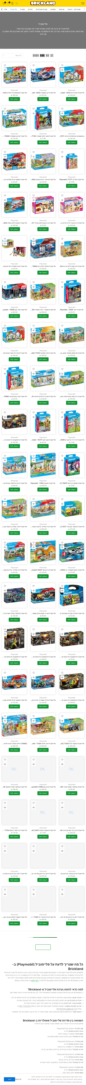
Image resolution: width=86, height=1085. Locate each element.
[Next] (2, 9)
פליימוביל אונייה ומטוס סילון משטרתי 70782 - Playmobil (36, 613)
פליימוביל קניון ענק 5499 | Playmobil (43, 787)
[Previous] (84, 9)
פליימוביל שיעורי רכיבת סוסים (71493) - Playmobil (38, 179)
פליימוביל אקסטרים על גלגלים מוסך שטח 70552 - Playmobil (35, 1047)
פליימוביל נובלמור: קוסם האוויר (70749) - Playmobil (66, 787)
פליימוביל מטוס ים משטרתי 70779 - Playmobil (68, 1004)
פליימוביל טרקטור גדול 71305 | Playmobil (70, 743)
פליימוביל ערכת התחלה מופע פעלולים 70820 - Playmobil (64, 960)
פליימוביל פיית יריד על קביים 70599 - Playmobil (67, 440)
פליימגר (4, 9)
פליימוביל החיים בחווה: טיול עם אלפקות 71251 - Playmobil (64, 874)
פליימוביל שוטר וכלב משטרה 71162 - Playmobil (39, 136)
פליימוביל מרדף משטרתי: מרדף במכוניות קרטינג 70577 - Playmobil (32, 700)
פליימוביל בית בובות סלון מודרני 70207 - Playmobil (38, 223)
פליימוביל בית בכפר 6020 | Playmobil (42, 570)
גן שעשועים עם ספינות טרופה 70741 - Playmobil (67, 136)
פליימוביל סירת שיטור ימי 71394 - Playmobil (40, 917)
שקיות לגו (77, 9)
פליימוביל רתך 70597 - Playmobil (71, 310)
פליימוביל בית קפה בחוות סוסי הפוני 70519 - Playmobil (65, 396)
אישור (9, 1079)
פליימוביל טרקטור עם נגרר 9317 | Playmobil (69, 527)
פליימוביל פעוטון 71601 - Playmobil (43, 483)
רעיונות (70, 9)
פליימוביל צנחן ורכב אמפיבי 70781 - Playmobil (40, 960)
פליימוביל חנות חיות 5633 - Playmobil (71, 93)
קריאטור (61, 9)
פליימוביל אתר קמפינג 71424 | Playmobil (41, 353)
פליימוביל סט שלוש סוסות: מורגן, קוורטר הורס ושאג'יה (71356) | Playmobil (59, 353)
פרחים (30, 9)
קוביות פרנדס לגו (41, 9)
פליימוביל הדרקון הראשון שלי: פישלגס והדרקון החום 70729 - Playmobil (31, 1004)
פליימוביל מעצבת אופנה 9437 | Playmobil (41, 830)
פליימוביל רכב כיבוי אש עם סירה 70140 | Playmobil (66, 830)
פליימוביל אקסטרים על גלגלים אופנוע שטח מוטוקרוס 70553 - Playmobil (59, 1047)
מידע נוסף (18, 1079)
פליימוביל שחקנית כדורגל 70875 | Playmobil (69, 483)
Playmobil (71, 90)
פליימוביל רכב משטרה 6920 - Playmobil (42, 93)
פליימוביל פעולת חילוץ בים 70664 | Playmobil (40, 266)
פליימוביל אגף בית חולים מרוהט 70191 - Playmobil (38, 396)
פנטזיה (22, 9)
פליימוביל (13, 9)
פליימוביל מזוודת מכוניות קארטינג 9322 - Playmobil (66, 613)
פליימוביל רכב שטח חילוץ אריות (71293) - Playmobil (66, 266)
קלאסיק (53, 9)
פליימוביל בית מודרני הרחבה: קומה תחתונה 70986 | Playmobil (34, 527)
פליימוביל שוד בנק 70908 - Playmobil (14, 310)
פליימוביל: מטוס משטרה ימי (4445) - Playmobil (67, 570)
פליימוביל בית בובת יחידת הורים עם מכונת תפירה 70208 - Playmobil (60, 223)
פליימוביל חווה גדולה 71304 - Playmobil (42, 743)
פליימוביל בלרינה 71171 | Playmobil (71, 179)
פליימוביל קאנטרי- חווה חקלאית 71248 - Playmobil (38, 310)
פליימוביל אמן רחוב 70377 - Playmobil (42, 440)
